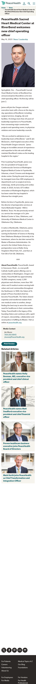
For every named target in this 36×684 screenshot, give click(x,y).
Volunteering (6, 668)
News (11, 8)
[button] (29, 3)
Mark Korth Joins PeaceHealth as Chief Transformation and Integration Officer (17, 478)
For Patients (5, 661)
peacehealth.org (15, 323)
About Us (5, 671)
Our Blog (21, 665)
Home (3, 8)
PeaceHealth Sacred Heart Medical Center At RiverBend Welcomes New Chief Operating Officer (20, 12)
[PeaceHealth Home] (11, 3)
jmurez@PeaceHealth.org (14, 337)
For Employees (7, 678)
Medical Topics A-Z (25, 661)
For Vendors (22, 678)
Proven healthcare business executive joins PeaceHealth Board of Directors (16, 446)
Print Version (9, 344)
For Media (5, 681)
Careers (4, 665)
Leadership (23, 39)
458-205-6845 (10, 335)
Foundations (23, 668)
